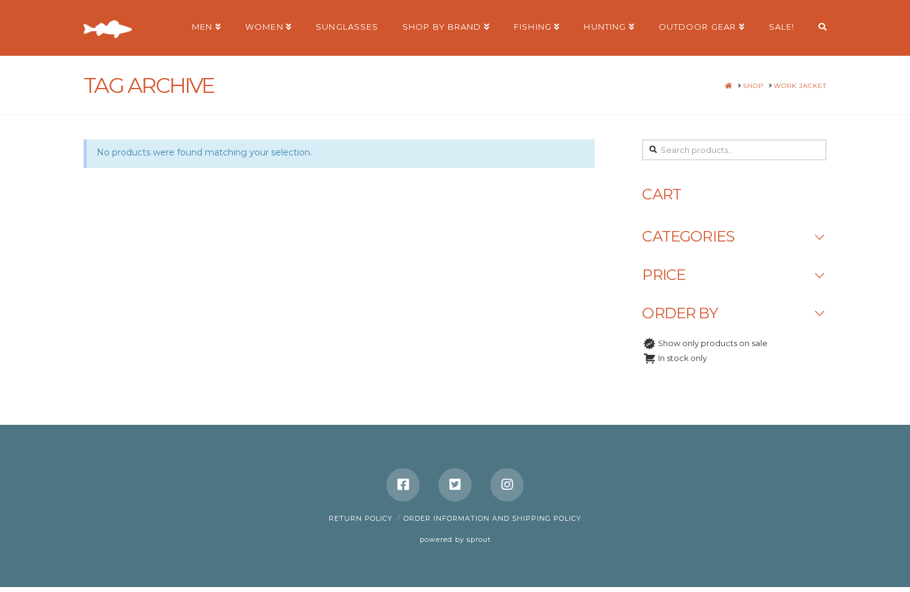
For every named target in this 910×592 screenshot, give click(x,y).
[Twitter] (455, 485)
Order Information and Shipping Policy (492, 518)
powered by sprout (455, 539)
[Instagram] (507, 485)
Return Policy (360, 518)
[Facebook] (403, 485)
